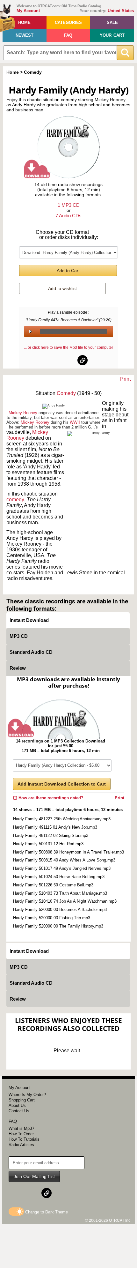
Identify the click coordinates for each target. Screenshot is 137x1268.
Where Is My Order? (27, 1095)
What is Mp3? (21, 1128)
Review (18, 668)
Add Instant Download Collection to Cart (62, 784)
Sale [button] (112, 22)
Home (24, 22)
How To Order (21, 1134)
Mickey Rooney (23, 412)
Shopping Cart (22, 1100)
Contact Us (19, 1111)
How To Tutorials (24, 1139)
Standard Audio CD (31, 652)
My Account (28, 10)
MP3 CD (19, 636)
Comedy (33, 72)
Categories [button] (68, 22)
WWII (75, 422)
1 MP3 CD (69, 205)
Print (125, 379)
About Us (17, 1105)
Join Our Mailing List (34, 1176)
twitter (68, 360)
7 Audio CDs (68, 215)
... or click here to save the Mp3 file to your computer (68, 347)
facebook (54, 360)
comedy (15, 499)
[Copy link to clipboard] (82, 360)
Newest (24, 35)
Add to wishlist (62, 288)
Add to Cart (68, 270)
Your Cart (112, 35)
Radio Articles (21, 1145)
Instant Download (29, 620)
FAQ (68, 35)
